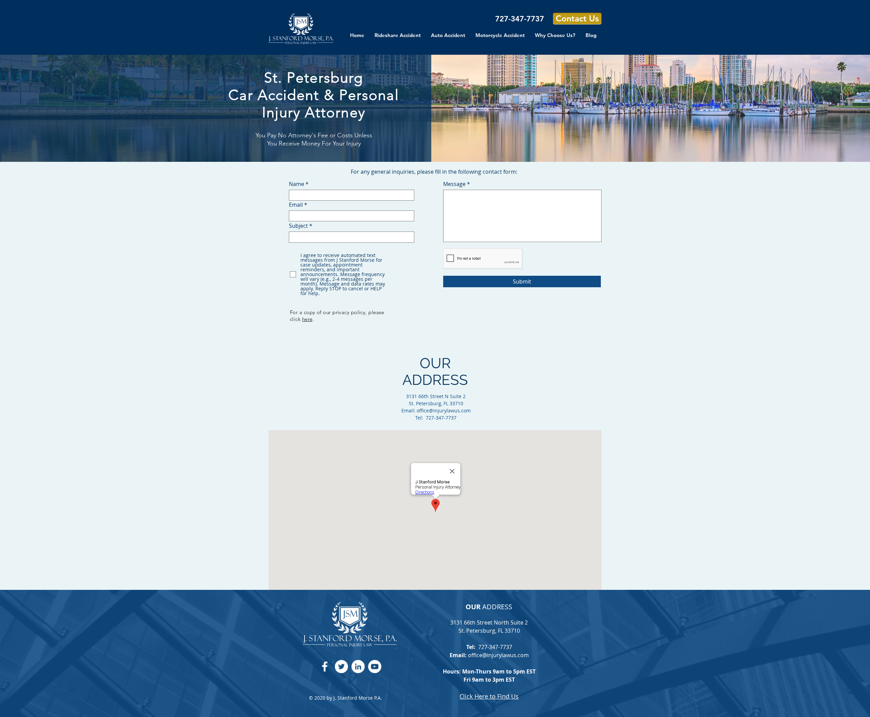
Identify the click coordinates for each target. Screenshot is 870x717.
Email (296, 204)
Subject (298, 225)
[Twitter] (341, 666)
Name (296, 184)
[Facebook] (324, 666)
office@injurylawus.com (444, 410)
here (307, 319)
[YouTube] (374, 666)
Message (454, 184)
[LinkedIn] (358, 666)
